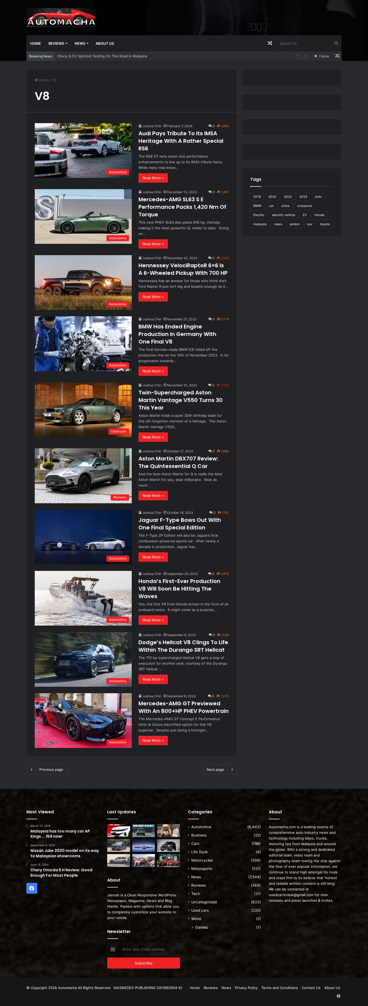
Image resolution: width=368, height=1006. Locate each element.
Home (35, 43)
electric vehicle (283, 215)
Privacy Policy (246, 988)
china (285, 206)
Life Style (199, 852)
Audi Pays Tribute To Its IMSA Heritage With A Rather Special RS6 (180, 141)
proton (295, 224)
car (271, 206)
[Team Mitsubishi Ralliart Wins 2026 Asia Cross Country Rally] (168, 860)
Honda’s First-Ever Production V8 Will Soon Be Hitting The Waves (179, 588)
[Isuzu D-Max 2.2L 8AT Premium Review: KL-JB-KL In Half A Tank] (118, 845)
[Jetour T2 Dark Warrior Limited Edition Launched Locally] (168, 845)
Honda (319, 215)
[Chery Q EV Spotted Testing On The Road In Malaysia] (143, 830)
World (196, 919)
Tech (195, 893)
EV (305, 215)
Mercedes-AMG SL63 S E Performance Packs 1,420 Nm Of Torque (182, 207)
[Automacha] (61, 17)
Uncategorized (204, 902)
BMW (257, 206)
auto (318, 197)
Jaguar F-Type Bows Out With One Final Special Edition (179, 523)
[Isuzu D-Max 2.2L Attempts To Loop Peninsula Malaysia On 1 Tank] (143, 860)
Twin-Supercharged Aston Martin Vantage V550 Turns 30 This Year (180, 400)
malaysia (260, 224)
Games (201, 927)
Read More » (153, 178)
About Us (105, 43)
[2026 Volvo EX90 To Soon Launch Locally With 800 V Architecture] (118, 860)
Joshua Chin (152, 126)
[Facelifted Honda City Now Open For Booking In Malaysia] (118, 830)
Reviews (56, 43)
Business (199, 835)
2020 (272, 197)
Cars (195, 843)
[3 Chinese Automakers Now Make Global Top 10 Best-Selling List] (143, 845)
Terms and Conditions (279, 988)
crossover (304, 206)
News (80, 43)
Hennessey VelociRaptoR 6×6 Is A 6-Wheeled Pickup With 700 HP (183, 269)
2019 (257, 197)
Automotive (201, 827)
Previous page (51, 769)
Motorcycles (202, 860)
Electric (259, 215)
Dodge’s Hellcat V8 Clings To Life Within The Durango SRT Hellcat (183, 646)
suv (310, 224)
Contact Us (311, 988)
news (278, 224)
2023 (303, 197)
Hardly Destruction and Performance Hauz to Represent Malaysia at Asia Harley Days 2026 (133, 56)
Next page (215, 769)
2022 (288, 197)
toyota (325, 224)
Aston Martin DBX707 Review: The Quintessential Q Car (178, 462)
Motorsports (201, 868)
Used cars (200, 910)
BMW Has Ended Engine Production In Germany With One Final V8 (177, 334)
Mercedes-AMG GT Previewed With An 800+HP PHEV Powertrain (183, 707)
